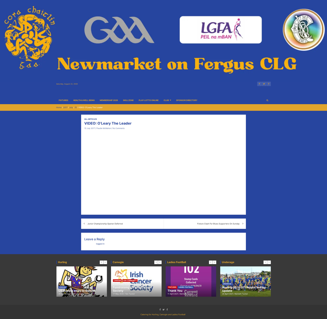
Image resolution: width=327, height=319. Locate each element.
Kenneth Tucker (83, 294)
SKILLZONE (128, 100)
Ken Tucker (130, 294)
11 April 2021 (173, 294)
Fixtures (63, 100)
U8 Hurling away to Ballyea (76, 290)
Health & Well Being (84, 100)
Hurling (62, 287)
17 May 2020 (118, 294)
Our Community (130, 280)
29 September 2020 (66, 294)
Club (166, 100)
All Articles (90, 119)
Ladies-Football (186, 287)
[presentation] (101, 262)
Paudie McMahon (104, 128)
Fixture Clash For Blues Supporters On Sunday (218, 223)
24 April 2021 (227, 294)
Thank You (175, 290)
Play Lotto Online (149, 100)
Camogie (117, 280)
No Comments (119, 128)
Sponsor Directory (186, 100)
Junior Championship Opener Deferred (105, 223)
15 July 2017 (89, 128)
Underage (227, 284)
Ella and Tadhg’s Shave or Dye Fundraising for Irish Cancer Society (133, 287)
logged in (100, 244)
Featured (172, 287)
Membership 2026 (109, 100)
